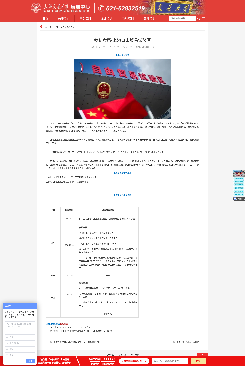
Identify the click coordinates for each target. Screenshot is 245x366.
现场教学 (71, 26)
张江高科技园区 (176, 140)
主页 (56, 26)
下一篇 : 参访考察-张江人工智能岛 (184, 341)
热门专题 (135, 354)
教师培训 (149, 18)
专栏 (62, 26)
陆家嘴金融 (190, 140)
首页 (45, 18)
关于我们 (63, 18)
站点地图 (110, 354)
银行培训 (128, 18)
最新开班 (122, 354)
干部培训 (85, 18)
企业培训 (106, 18)
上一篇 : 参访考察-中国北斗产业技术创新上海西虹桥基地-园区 (73, 341)
